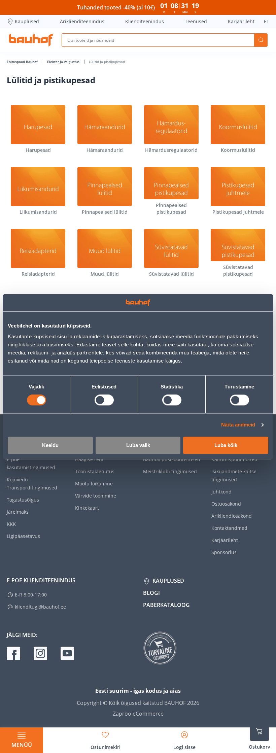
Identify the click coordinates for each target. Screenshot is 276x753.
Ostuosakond (226, 504)
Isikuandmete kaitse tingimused (233, 475)
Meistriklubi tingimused (170, 471)
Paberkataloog (166, 605)
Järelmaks (18, 512)
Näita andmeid (238, 425)
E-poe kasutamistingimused (31, 463)
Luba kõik (225, 445)
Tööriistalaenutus (94, 471)
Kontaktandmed (229, 528)
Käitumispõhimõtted (234, 459)
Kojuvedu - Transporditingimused (32, 483)
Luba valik (138, 445)
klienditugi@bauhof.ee (40, 607)
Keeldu (50, 445)
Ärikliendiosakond (231, 516)
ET (266, 21)
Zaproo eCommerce (138, 713)
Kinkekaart (87, 508)
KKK (11, 524)
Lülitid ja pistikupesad (107, 61)
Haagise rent (89, 459)
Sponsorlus (224, 552)
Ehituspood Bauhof (23, 61)
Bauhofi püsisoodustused (171, 459)
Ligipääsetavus (23, 536)
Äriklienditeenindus (82, 21)
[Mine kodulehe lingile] (30, 40)
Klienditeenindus (144, 21)
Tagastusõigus (23, 500)
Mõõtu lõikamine (94, 483)
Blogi (151, 592)
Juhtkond (221, 491)
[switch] (104, 400)
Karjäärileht (241, 21)
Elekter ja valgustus (63, 61)
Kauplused (27, 21)
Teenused (196, 21)
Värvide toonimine (95, 495)
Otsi (261, 40)
